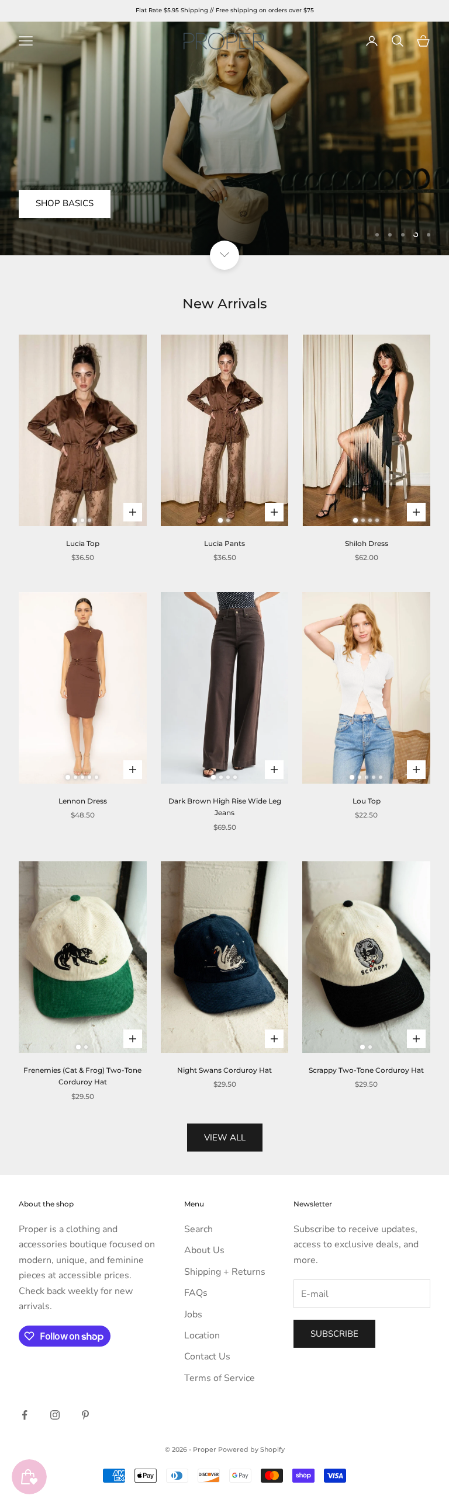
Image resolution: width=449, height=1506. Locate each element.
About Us (204, 1250)
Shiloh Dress (366, 543)
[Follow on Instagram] (55, 1415)
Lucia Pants (224, 543)
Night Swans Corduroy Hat (224, 1070)
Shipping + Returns (224, 1271)
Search (198, 1229)
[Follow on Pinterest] (85, 1415)
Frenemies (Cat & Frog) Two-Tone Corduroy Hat (82, 1076)
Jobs (193, 1314)
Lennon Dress (82, 801)
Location (202, 1335)
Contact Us (207, 1356)
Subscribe (334, 1334)
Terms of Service (219, 1378)
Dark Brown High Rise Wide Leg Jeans (224, 807)
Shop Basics (65, 203)
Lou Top (367, 801)
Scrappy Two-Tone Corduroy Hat (366, 1070)
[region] (224, 138)
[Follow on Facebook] (24, 1415)
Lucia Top (82, 543)
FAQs (196, 1292)
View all (225, 1137)
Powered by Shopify (251, 1449)
